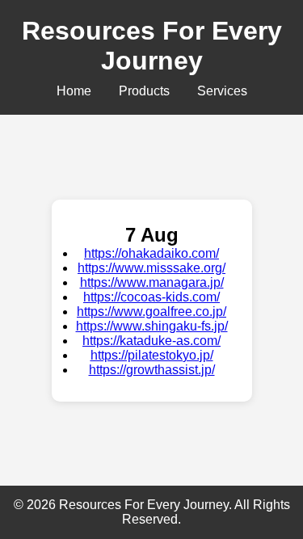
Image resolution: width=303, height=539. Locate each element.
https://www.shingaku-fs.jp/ (152, 326)
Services (222, 91)
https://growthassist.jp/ (152, 370)
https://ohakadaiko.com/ (151, 253)
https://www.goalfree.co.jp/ (151, 311)
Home (74, 91)
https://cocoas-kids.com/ (151, 297)
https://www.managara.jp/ (152, 282)
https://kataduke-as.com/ (151, 340)
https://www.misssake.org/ (151, 268)
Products (144, 91)
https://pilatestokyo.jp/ (151, 355)
